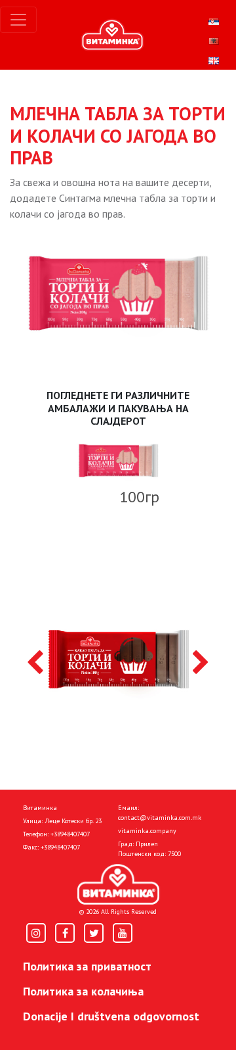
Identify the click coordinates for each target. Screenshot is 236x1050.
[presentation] (35, 663)
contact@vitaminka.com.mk (159, 817)
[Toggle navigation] (18, 20)
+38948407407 (70, 834)
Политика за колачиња (83, 991)
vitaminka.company (147, 830)
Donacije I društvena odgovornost (111, 1016)
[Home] (118, 884)
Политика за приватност (87, 966)
